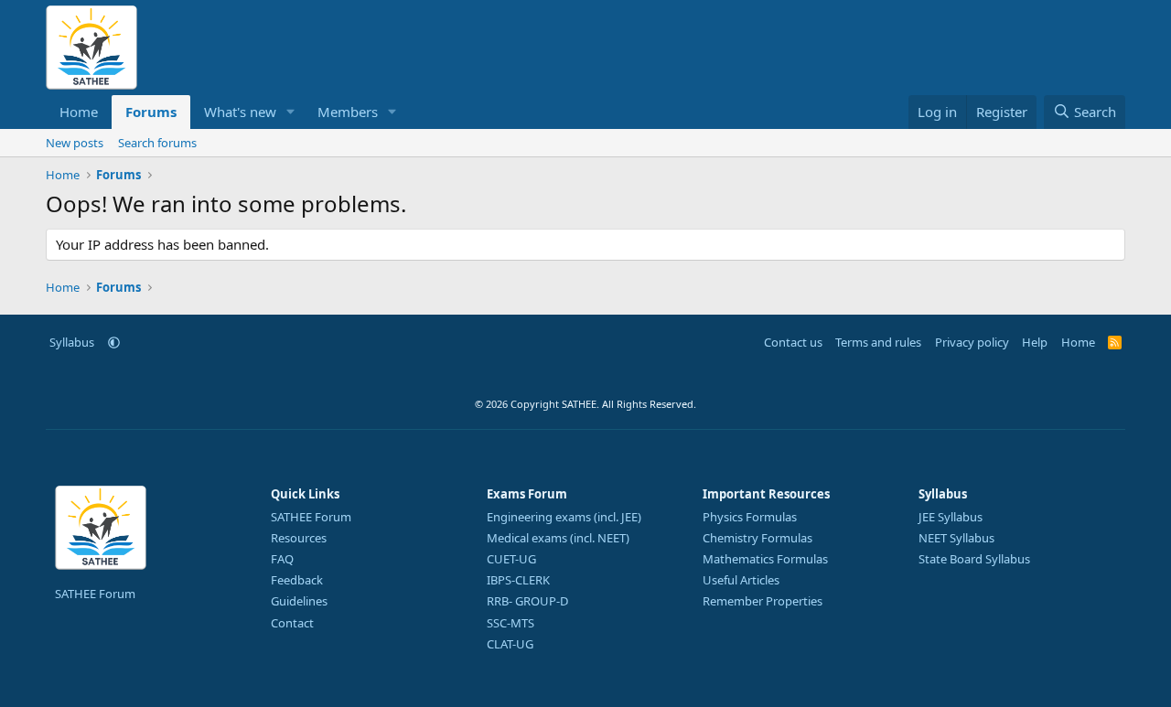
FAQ (282, 559)
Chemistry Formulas (757, 538)
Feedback (297, 580)
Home (78, 111)
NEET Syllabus (956, 538)
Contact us (793, 342)
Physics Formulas (750, 517)
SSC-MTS (510, 623)
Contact (292, 623)
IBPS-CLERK (518, 580)
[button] (291, 112)
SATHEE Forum (95, 593)
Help (1034, 342)
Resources (299, 538)
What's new (240, 111)
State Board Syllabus (974, 559)
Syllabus (71, 342)
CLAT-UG (510, 644)
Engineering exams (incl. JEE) (564, 517)
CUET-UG (511, 559)
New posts (74, 142)
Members (347, 111)
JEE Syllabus (951, 517)
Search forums (157, 142)
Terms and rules (878, 342)
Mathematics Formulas (765, 559)
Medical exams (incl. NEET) (558, 538)
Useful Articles (741, 580)
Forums (151, 111)
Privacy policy (972, 342)
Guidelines (299, 601)
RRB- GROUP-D (527, 601)
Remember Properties (762, 601)
